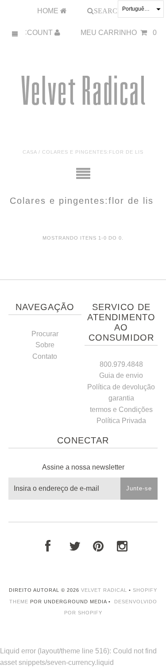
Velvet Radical (104, 590)
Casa (30, 152)
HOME (48, 11)
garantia (121, 398)
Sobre (44, 345)
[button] (141, 9)
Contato (44, 356)
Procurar (44, 334)
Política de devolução (121, 387)
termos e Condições (121, 409)
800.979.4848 (121, 364)
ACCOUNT (35, 32)
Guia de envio (121, 375)
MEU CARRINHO (119, 32)
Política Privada (121, 420)
